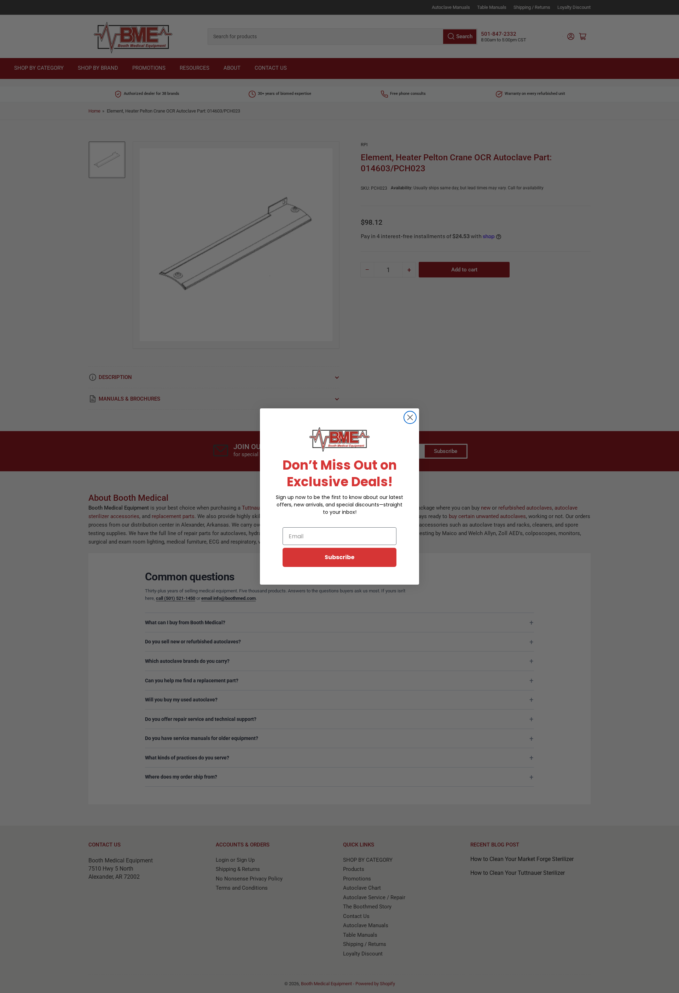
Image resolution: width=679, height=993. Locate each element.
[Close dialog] (410, 417)
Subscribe (339, 557)
